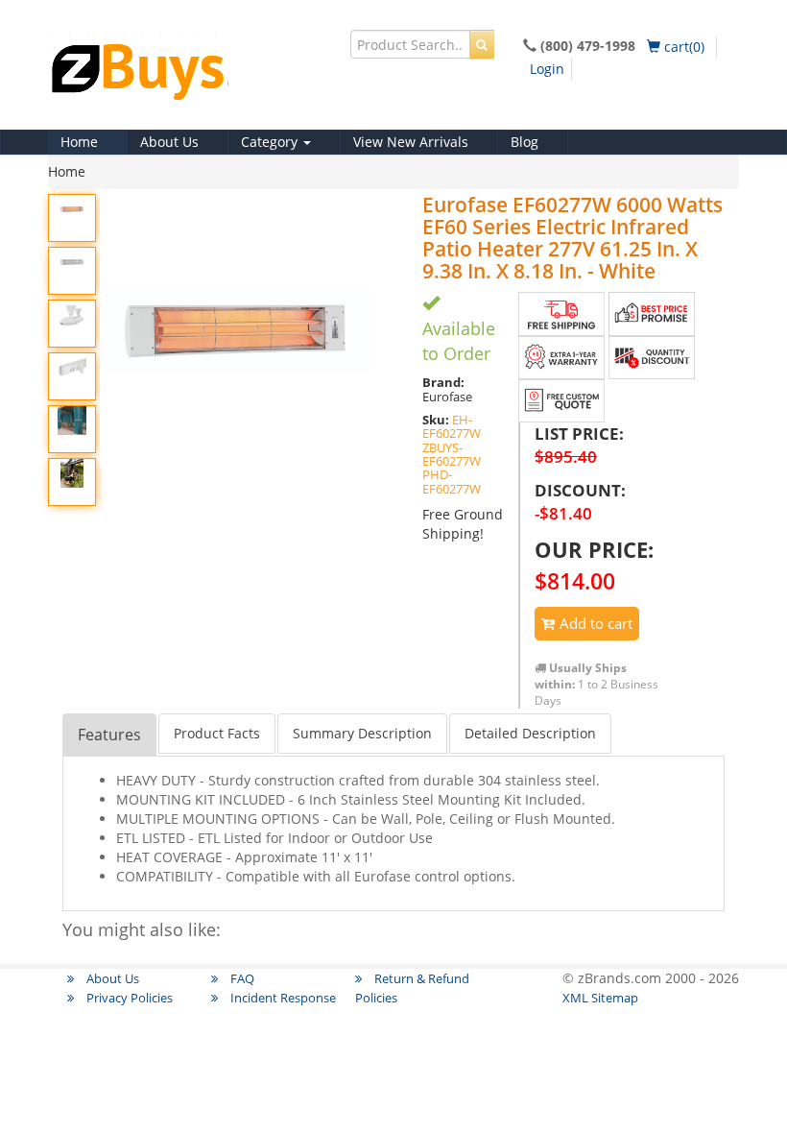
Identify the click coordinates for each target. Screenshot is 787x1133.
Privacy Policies (128, 997)
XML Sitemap (600, 997)
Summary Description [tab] (362, 733)
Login (547, 69)
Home (79, 142)
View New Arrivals (410, 142)
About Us (169, 142)
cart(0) (682, 46)
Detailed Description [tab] (530, 733)
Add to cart (594, 623)
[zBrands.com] (192, 76)
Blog (524, 142)
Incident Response (281, 997)
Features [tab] (109, 734)
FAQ (240, 978)
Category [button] (271, 142)
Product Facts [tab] (217, 733)
